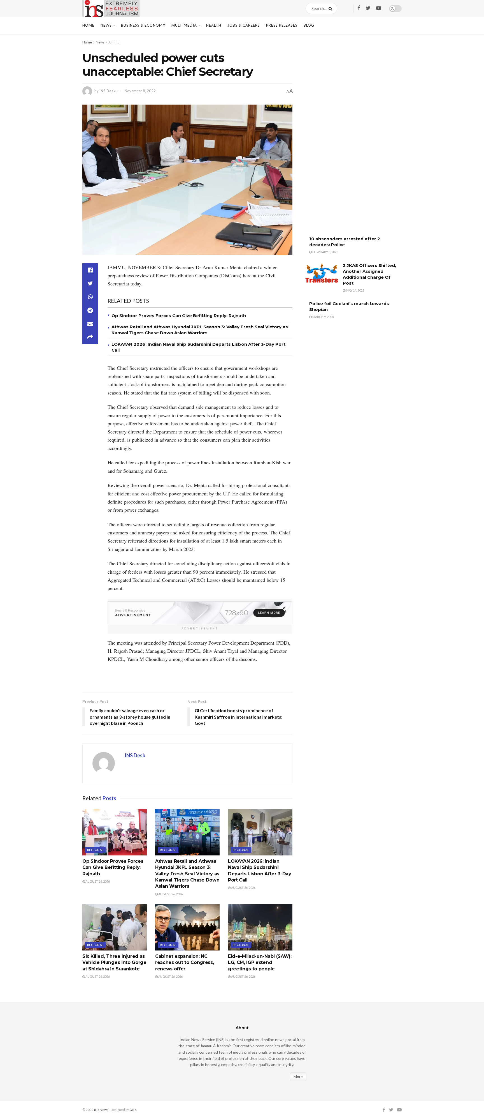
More (298, 1076)
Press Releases (281, 25)
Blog (309, 25)
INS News (101, 1110)
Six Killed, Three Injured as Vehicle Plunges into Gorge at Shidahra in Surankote (114, 963)
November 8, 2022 (140, 91)
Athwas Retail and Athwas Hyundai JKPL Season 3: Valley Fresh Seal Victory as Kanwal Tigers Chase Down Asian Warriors (187, 874)
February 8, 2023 (325, 252)
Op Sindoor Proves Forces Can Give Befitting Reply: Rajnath (178, 315)
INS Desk (107, 91)
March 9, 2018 (323, 317)
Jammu (114, 42)
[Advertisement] (347, 139)
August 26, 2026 (97, 881)
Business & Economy (143, 25)
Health (213, 25)
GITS (132, 1110)
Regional (95, 850)
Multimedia (184, 25)
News (106, 25)
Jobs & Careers (243, 25)
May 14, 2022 (354, 290)
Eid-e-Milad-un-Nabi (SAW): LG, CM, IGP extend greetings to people (260, 963)
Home (88, 25)
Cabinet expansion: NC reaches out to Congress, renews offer (184, 963)
